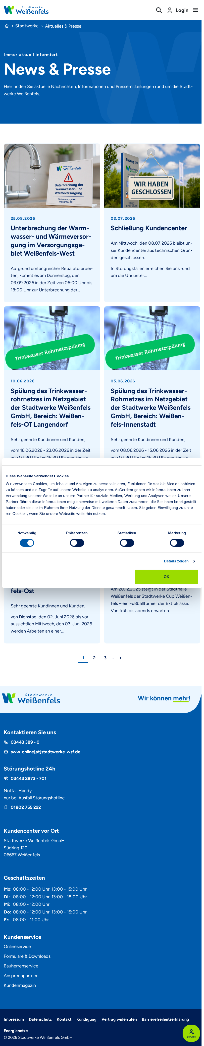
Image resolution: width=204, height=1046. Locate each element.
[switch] (77, 543)
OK (166, 577)
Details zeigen (176, 561)
